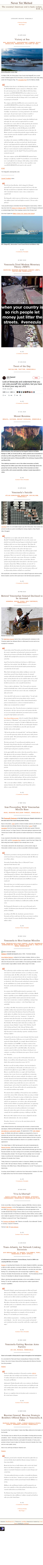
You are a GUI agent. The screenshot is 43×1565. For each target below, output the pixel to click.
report (30, 826)
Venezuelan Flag (32, 1198)
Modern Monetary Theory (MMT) (26, 270)
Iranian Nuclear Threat (19, 812)
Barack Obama (9, 1423)
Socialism (16, 271)
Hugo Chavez (11, 1197)
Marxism (7, 270)
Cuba (19, 1423)
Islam (31, 943)
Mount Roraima (22, 416)
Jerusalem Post (22, 79)
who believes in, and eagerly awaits (10, 1131)
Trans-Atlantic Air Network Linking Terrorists (22, 1248)
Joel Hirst (3, 526)
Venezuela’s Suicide (22, 492)
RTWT (3, 168)
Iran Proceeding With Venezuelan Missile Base (22, 808)
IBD (7, 1227)
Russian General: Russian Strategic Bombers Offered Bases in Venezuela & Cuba (22, 1417)
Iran (6, 812)
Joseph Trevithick (6, 178)
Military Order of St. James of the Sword (23, 213)
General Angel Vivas (15, 601)
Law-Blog (23, 1521)
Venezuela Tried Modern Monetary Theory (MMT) (22, 265)
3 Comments (19, 1504)
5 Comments (19, 1181)
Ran (16, 944)
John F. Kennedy (13, 1424)
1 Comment (19, 353)
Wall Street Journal (9, 639)
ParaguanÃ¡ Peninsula (10, 818)
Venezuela (19, 43)
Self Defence (31, 601)
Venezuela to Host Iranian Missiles (22, 940)
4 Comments (19, 403)
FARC (38, 1252)
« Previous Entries (22, 22)
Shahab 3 (4, 954)
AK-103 (13, 1349)
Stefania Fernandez (6, 1207)
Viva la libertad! (22, 1193)
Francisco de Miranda (9, 1221)
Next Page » (22, 24)
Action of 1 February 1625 (19, 208)
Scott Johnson (14, 1227)
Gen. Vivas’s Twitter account (11, 718)
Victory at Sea (22, 39)
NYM (13, 823)
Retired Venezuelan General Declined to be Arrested (22, 597)
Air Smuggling (9, 1252)
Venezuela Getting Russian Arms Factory (22, 1345)
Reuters (3, 1265)
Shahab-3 (30, 944)
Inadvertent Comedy (26, 42)
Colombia (30, 1252)
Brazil (6, 419)
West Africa (27, 1253)
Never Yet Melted (21, 3)
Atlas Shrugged (13, 495)
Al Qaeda (21, 1252)
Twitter (21, 369)
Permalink (25, 251)
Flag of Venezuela (11, 1209)
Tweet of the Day (22, 366)
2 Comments (19, 251)
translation (4, 828)
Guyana (13, 419)
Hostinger (26, 1523)
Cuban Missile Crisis (31, 1423)
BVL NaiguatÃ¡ (9, 42)
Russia (22, 944)
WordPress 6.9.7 (10, 1521)
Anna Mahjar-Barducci (7, 957)
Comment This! (19, 479)
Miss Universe (24, 1197)
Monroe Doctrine (5, 1147)
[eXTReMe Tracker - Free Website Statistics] (2, 1530)
